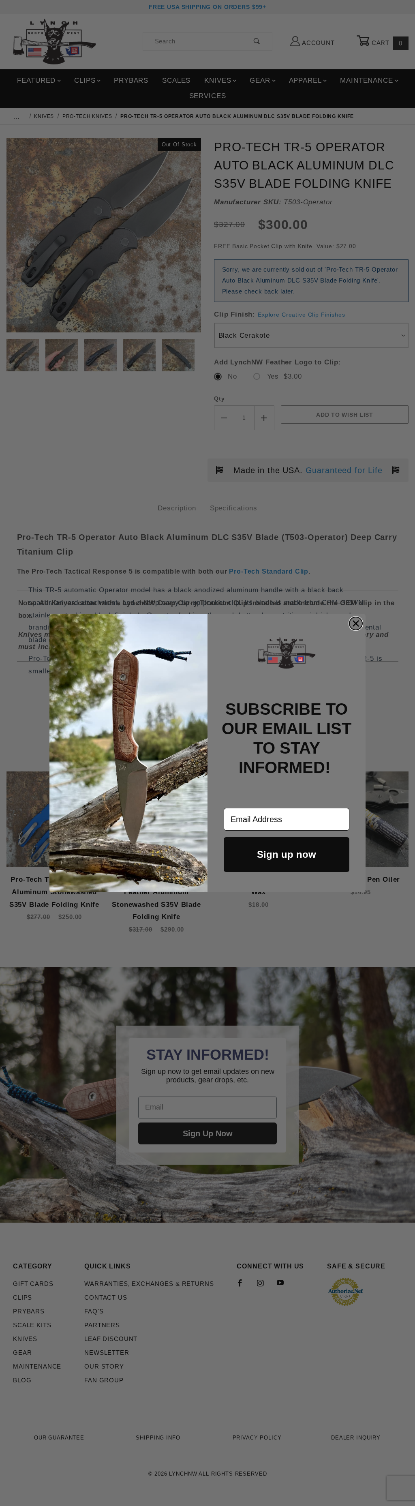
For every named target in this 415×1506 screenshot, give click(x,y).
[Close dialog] (355, 623)
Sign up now (286, 854)
